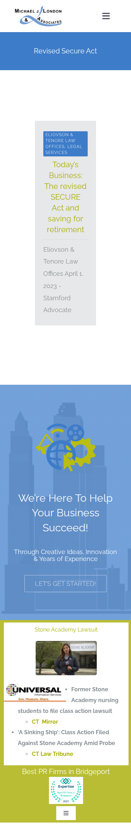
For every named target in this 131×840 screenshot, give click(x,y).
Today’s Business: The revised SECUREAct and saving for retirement (65, 197)
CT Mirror (45, 722)
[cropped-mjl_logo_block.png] (39, 8)
